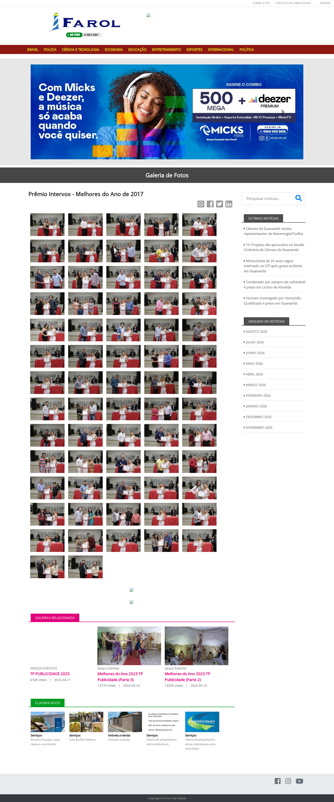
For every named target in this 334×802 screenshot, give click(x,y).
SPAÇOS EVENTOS (43, 668)
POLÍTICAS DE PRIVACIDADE (293, 3)
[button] (51, 111)
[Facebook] (277, 781)
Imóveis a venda (119, 740)
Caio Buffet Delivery (82, 740)
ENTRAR (325, 3)
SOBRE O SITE (261, 3)
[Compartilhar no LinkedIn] (228, 204)
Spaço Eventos (108, 668)
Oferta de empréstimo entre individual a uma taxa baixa (200, 744)
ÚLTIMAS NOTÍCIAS (263, 218)
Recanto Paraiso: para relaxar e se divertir (45, 742)
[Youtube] (299, 781)
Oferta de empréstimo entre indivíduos (162, 742)
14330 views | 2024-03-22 (186, 685)
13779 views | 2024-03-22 (118, 685)
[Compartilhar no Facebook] (210, 204)
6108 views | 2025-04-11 (50, 680)
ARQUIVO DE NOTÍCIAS (266, 321)
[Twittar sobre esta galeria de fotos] (219, 204)
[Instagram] (288, 781)
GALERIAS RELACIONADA (55, 617)
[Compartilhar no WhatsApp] (200, 204)
